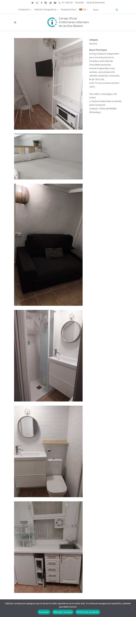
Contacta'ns (24, 9)
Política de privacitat (88, 612)
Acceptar (44, 612)
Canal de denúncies (95, 2)
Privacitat (79, 2)
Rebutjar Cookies (63, 612)
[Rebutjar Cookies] (132, 608)
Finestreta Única (68, 9)
